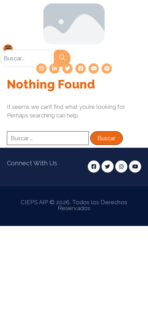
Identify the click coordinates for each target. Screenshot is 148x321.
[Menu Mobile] (8, 48)
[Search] (62, 58)
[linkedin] (54, 68)
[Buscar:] (48, 138)
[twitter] (67, 68)
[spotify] (107, 68)
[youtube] (93, 68)
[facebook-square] (80, 68)
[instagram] (41, 68)
